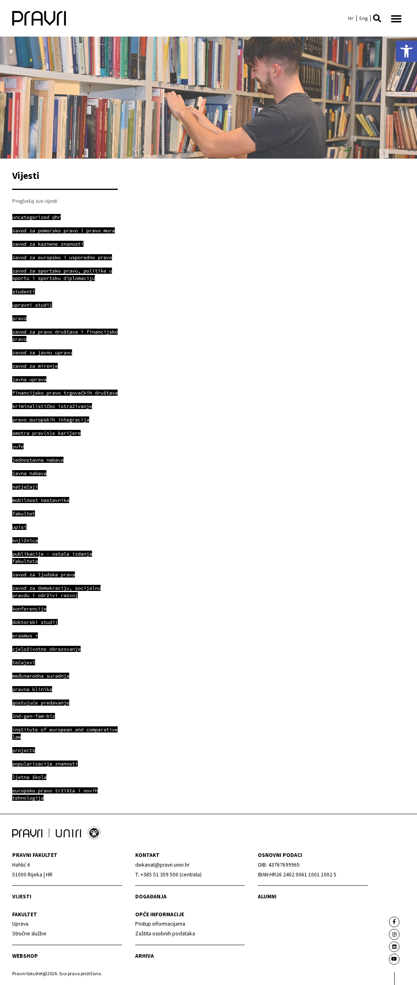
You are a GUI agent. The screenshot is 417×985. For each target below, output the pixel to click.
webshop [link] (25, 955)
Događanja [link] (151, 896)
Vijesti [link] (21, 896)
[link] (406, 51)
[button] (377, 18)
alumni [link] (267, 896)
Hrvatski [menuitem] (351, 18)
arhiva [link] (144, 955)
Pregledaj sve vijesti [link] (34, 201)
